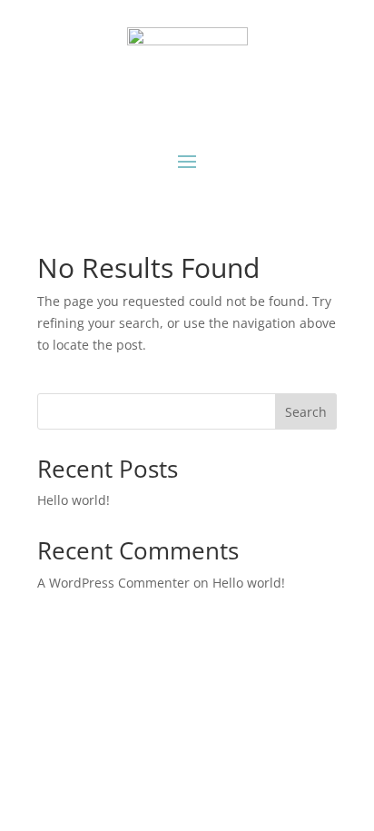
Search (306, 411)
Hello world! (73, 500)
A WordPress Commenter (113, 582)
